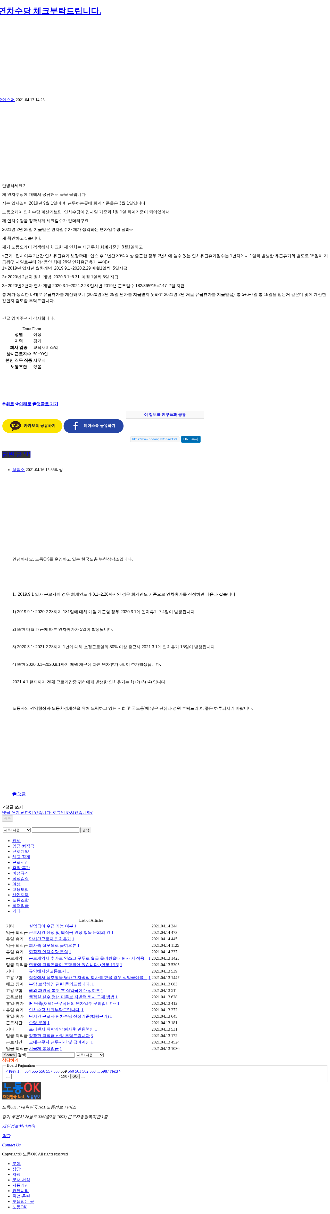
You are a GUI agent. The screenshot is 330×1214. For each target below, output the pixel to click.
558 (56, 1071)
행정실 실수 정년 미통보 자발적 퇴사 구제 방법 (71, 997)
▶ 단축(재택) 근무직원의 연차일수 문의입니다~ (72, 1003)
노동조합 (20, 900)
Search (9, 1055)
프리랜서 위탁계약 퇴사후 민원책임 (61, 1029)
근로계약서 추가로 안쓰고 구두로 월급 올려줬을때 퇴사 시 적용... (88, 958)
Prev (12, 1071)
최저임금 (20, 905)
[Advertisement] (165, 58)
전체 (16, 840)
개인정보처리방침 (18, 1126)
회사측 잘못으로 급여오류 (52, 945)
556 (42, 1071)
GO (75, 1076)
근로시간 (20, 862)
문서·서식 (21, 1180)
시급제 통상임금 (44, 1048)
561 (78, 1071)
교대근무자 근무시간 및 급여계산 (59, 1042)
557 (49, 1071)
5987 (105, 1071)
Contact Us (11, 1145)
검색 (85, 830)
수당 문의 (37, 1023)
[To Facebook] (93, 432)
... (21, 1071)
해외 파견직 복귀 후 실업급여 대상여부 (64, 990)
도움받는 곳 (23, 1201)
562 (85, 1071)
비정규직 (20, 873)
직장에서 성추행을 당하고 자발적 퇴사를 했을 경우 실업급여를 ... (88, 977)
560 (71, 1071)
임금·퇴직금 (23, 846)
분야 (16, 1163)
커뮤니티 (20, 1190)
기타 (16, 911)
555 (35, 1071)
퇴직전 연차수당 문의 (48, 952)
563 (92, 1071)
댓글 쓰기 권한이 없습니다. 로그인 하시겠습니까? (47, 812)
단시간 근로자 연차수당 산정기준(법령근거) (69, 1016)
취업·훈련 (21, 1196)
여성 (16, 884)
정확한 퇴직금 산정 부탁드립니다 (59, 1035)
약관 (6, 1136)
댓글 (21, 794)
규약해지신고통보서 (47, 971)
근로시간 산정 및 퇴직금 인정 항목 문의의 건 (69, 932)
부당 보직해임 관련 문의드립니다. (60, 984)
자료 (16, 1174)
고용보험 (20, 889)
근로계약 (20, 851)
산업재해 (20, 895)
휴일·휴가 (21, 867)
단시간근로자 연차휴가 (50, 939)
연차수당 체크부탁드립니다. (54, 1010)
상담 (16, 1169)
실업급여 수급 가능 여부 (51, 926)
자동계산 (20, 1185)
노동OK (19, 1207)
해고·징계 (21, 857)
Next (114, 1071)
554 (27, 1071)
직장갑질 (20, 878)
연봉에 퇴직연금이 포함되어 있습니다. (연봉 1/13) (74, 964)
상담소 (18, 469)
